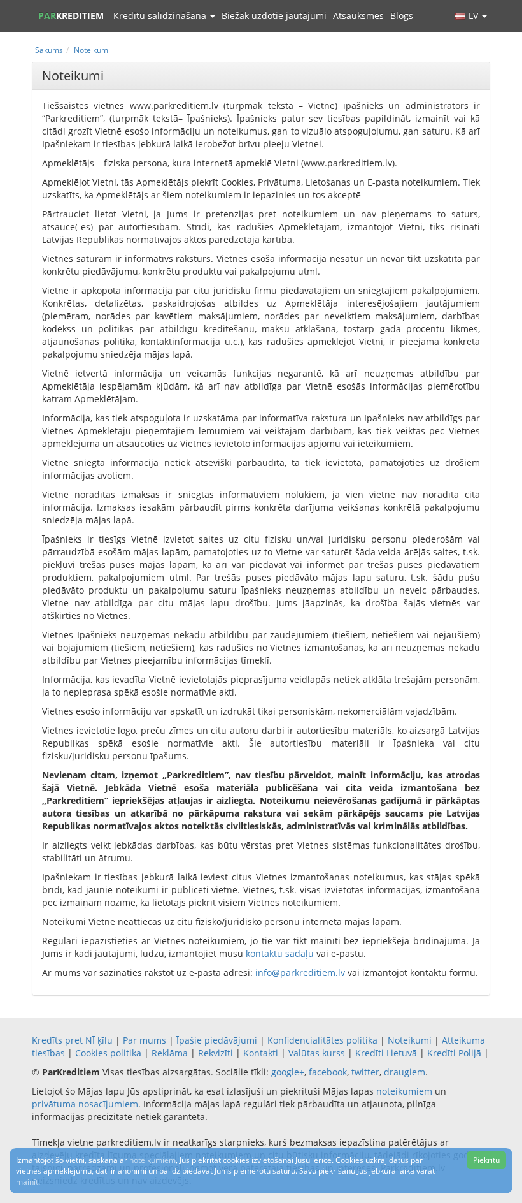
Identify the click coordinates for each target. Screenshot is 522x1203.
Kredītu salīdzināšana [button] (161, 16)
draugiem (404, 1072)
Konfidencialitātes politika (322, 1040)
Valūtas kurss (316, 1053)
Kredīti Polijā (454, 1053)
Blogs (401, 16)
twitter (365, 1072)
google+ (287, 1072)
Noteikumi (410, 1040)
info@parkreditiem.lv (300, 972)
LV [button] (475, 16)
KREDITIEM (71, 16)
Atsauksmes (358, 16)
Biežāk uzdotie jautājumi (274, 16)
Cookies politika (108, 1053)
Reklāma (170, 1053)
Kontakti (260, 1053)
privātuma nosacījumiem (85, 1104)
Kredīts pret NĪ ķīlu (72, 1040)
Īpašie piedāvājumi (216, 1040)
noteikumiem (404, 1091)
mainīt (27, 1181)
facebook (328, 1072)
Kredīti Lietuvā (386, 1053)
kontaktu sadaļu (280, 953)
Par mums (144, 1040)
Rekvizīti (215, 1053)
